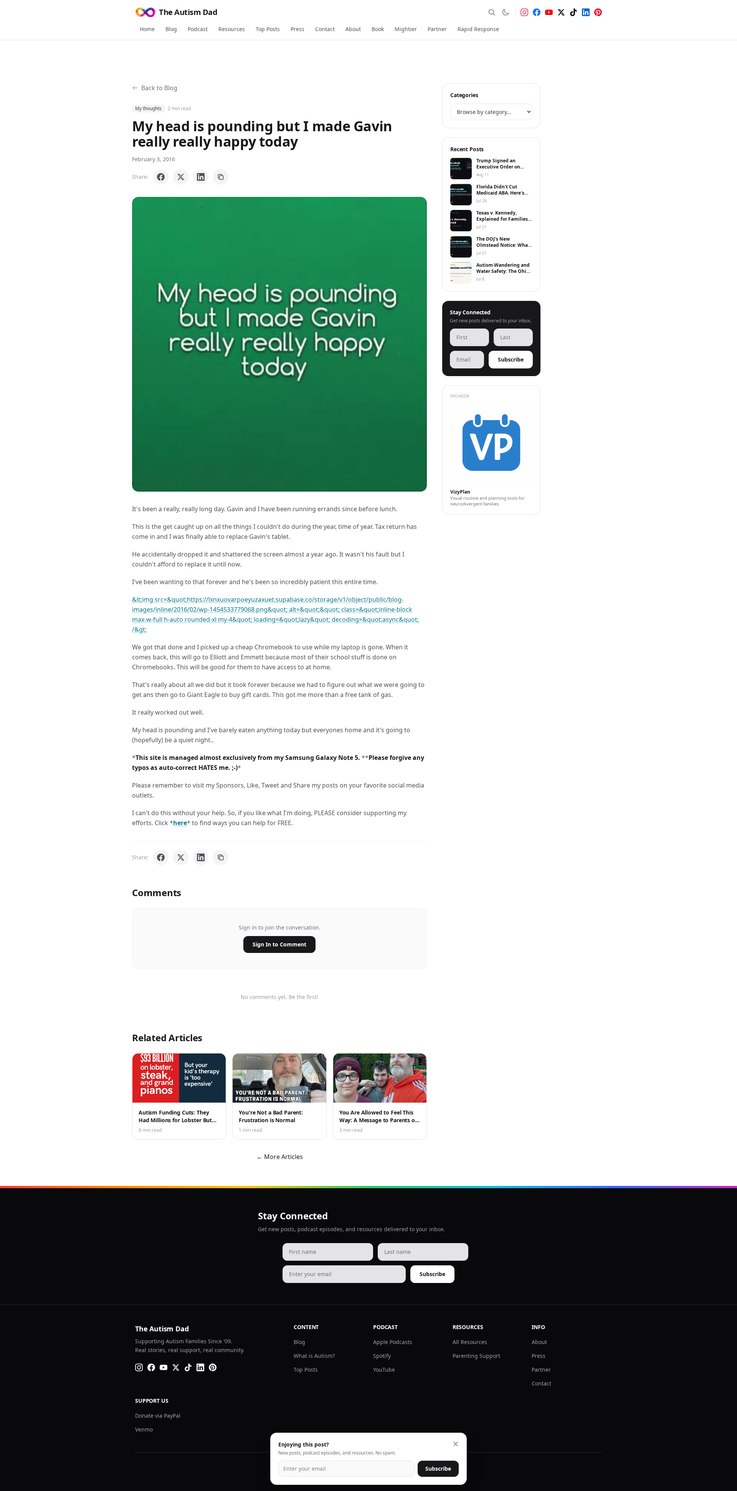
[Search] (492, 12)
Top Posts (268, 29)
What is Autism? (314, 1355)
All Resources (470, 1342)
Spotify (382, 1355)
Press (297, 29)
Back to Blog (159, 88)
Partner (437, 29)
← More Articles (279, 1157)
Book (378, 29)
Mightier (406, 29)
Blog (171, 29)
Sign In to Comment (279, 944)
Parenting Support (476, 1355)
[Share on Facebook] (161, 177)
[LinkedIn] (586, 12)
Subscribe (511, 359)
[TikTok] (573, 12)
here (180, 823)
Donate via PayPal (157, 1415)
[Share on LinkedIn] (200, 177)
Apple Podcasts (392, 1342)
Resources (231, 29)
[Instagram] (524, 12)
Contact (325, 29)
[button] (279, 344)
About (353, 29)
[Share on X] (180, 177)
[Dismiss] (455, 1444)
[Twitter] (561, 12)
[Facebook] (536, 12)
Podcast (198, 29)
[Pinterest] (598, 12)
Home (147, 29)
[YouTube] (549, 12)
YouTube (384, 1369)
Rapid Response (478, 29)
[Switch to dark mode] (505, 12)
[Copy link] (220, 177)
